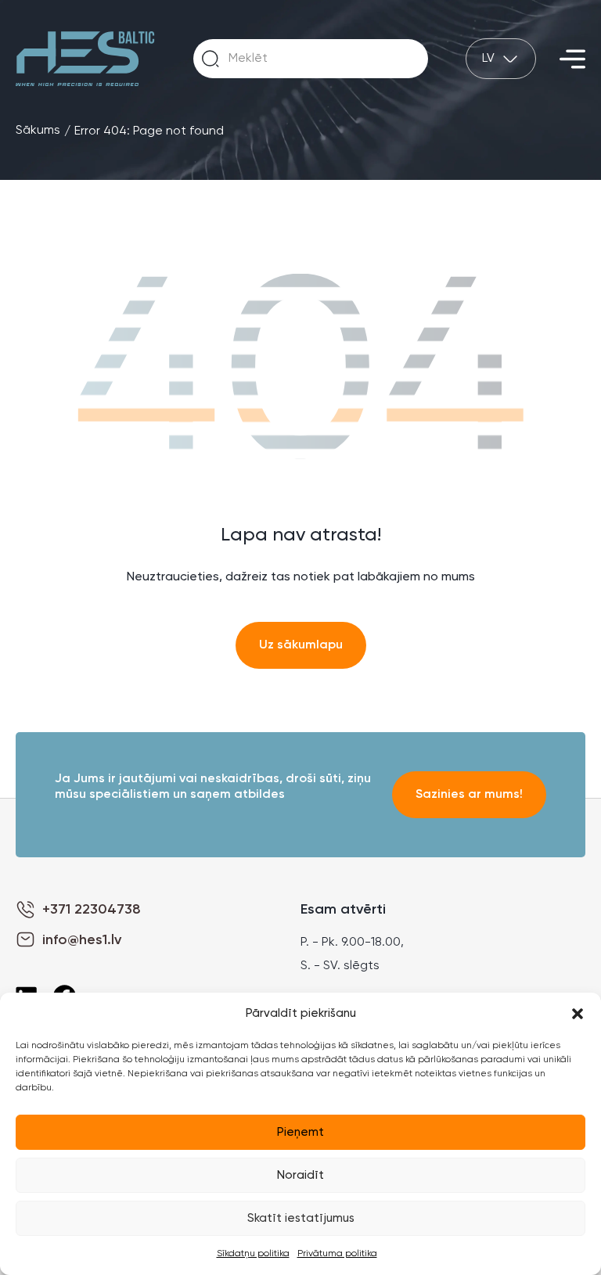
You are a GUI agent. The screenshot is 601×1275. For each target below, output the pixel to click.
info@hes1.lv (81, 940)
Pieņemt (300, 1132)
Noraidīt (300, 1175)
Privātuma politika (337, 1254)
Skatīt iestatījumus (300, 1218)
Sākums (38, 130)
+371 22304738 (91, 910)
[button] (577, 1014)
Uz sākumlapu (301, 645)
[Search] (210, 58)
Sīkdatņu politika (253, 1254)
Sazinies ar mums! (469, 794)
